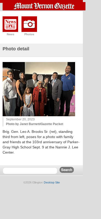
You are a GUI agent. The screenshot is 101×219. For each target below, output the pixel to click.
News (10, 34)
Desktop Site (52, 182)
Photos (29, 34)
